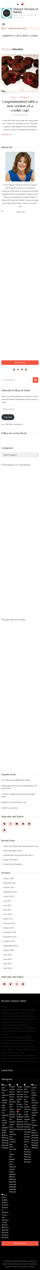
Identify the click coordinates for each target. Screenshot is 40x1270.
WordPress (31, 1267)
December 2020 (9, 932)
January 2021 (8, 928)
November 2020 (10, 937)
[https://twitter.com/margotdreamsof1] (4, 830)
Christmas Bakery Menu (12, 851)
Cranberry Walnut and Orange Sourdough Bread (18, 795)
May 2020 (7, 963)
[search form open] (18, 5)
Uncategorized (24, 97)
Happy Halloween (10, 859)
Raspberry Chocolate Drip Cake (13, 802)
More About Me (20, 363)
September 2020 (10, 946)
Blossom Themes (11, 1267)
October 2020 (9, 941)
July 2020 (7, 955)
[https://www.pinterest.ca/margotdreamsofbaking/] (23, 824)
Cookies (13, 97)
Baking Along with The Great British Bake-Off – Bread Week (19, 787)
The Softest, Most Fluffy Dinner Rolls (15, 780)
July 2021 (7, 901)
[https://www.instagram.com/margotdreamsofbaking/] (10, 824)
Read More (5, 134)
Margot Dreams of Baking (25, 10)
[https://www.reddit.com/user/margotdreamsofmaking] (29, 824)
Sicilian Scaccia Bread (9, 808)
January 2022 (8, 878)
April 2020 (7, 968)
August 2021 (8, 896)
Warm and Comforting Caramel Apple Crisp (20, 846)
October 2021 (9, 887)
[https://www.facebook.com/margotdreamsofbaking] (4, 824)
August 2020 (8, 950)
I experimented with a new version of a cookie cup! (20, 105)
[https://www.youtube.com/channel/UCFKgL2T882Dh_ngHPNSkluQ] (17, 824)
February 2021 (9, 923)
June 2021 (7, 905)
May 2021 (7, 910)
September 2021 (10, 892)
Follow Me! (21, 1243)
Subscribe (8, 417)
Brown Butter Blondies (12, 864)
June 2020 (7, 959)
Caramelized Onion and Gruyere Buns (18, 855)
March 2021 (8, 919)
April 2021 (7, 914)
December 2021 (9, 883)
